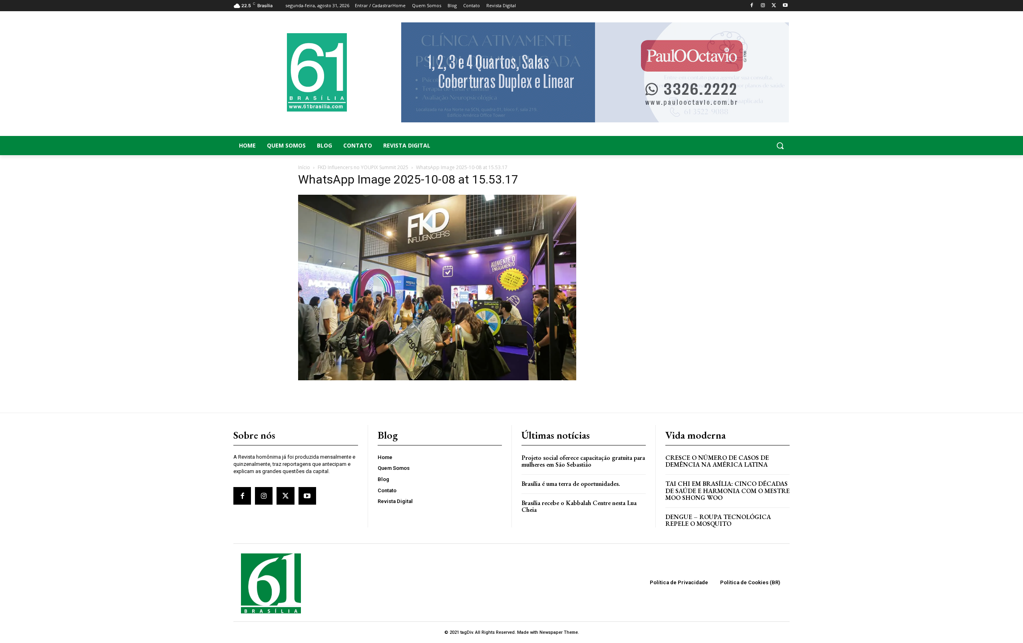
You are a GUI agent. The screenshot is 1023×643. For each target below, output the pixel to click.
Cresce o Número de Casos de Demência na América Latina (717, 461)
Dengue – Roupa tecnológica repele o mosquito (718, 520)
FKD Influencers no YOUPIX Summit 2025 (363, 167)
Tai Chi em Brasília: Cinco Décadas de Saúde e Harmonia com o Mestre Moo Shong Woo (727, 490)
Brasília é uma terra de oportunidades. (570, 483)
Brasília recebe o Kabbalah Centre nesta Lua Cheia (579, 506)
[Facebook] (751, 5)
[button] (727, 145)
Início (304, 167)
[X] (773, 5)
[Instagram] (763, 5)
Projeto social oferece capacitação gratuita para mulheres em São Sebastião (583, 461)
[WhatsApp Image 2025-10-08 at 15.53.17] (437, 378)
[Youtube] (785, 5)
